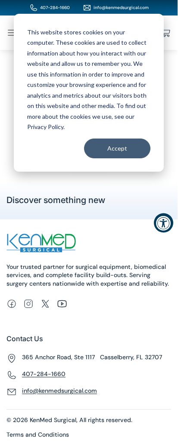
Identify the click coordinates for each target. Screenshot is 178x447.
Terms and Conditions (37, 434)
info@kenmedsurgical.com (121, 7)
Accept (117, 148)
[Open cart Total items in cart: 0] (166, 33)
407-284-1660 (55, 7)
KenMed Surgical (53, 420)
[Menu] (11, 33)
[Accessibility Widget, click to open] (163, 223)
